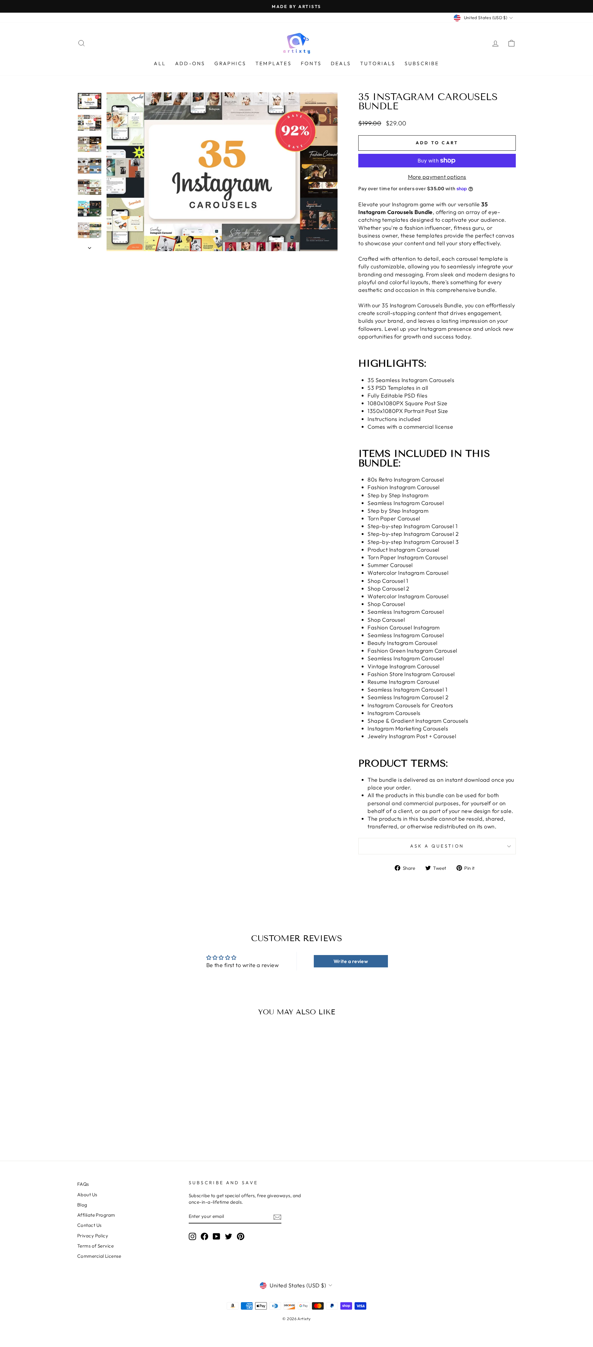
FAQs (83, 1184)
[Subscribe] (277, 1217)
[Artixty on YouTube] (216, 1236)
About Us (87, 1195)
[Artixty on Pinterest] (240, 1236)
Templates (273, 63)
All (160, 63)
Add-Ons (190, 63)
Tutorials (377, 63)
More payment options (437, 176)
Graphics (230, 63)
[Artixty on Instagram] (192, 1236)
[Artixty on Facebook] (204, 1236)
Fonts (311, 63)
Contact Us (89, 1225)
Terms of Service (95, 1246)
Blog (82, 1205)
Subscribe (422, 63)
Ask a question (437, 846)
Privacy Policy (92, 1236)
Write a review (351, 961)
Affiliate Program (96, 1215)
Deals (341, 63)
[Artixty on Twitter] (228, 1236)
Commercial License (99, 1256)
